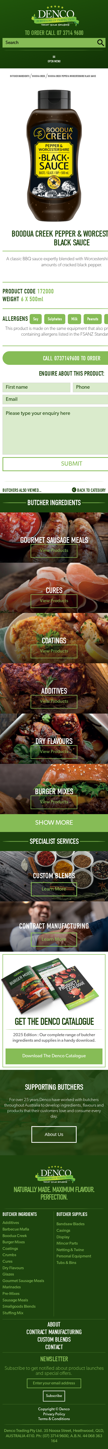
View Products (54, 551)
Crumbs (9, 1255)
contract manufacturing (54, 1332)
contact (54, 1347)
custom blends (54, 1339)
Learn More (54, 889)
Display (63, 1237)
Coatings (10, 1249)
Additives (11, 1223)
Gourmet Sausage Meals (23, 1281)
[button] (54, 59)
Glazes (8, 1274)
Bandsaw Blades (71, 1224)
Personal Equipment (74, 1256)
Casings (63, 1231)
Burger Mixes (14, 1242)
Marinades (12, 1287)
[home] (54, 16)
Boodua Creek (38, 76)
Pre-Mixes (11, 1294)
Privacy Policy (54, 1414)
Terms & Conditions (54, 1419)
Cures (8, 1262)
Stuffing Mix (13, 1313)
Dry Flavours (13, 1268)
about (54, 1324)
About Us (54, 1134)
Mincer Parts (67, 1244)
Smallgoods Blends (19, 1307)
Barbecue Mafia (16, 1229)
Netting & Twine (70, 1250)
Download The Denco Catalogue (54, 1056)
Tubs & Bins (66, 1263)
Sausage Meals (15, 1300)
